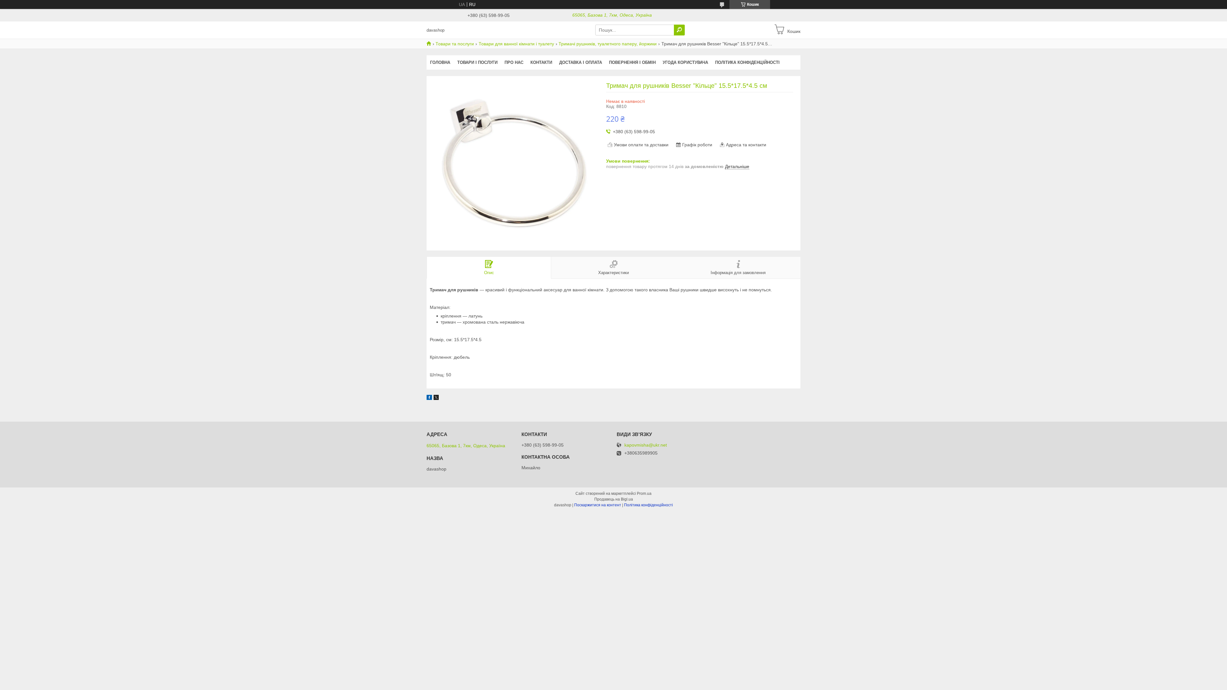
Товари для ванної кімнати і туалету (516, 43)
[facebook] (429, 398)
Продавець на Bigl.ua (613, 499)
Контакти (541, 62)
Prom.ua (644, 493)
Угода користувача (685, 62)
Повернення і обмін (632, 62)
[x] (436, 398)
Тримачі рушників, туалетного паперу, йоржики (608, 43)
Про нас (514, 62)
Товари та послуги (455, 43)
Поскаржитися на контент (597, 505)
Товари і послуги (477, 62)
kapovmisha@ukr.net (645, 445)
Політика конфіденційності (747, 62)
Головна (440, 62)
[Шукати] (679, 30)
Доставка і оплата (580, 62)
